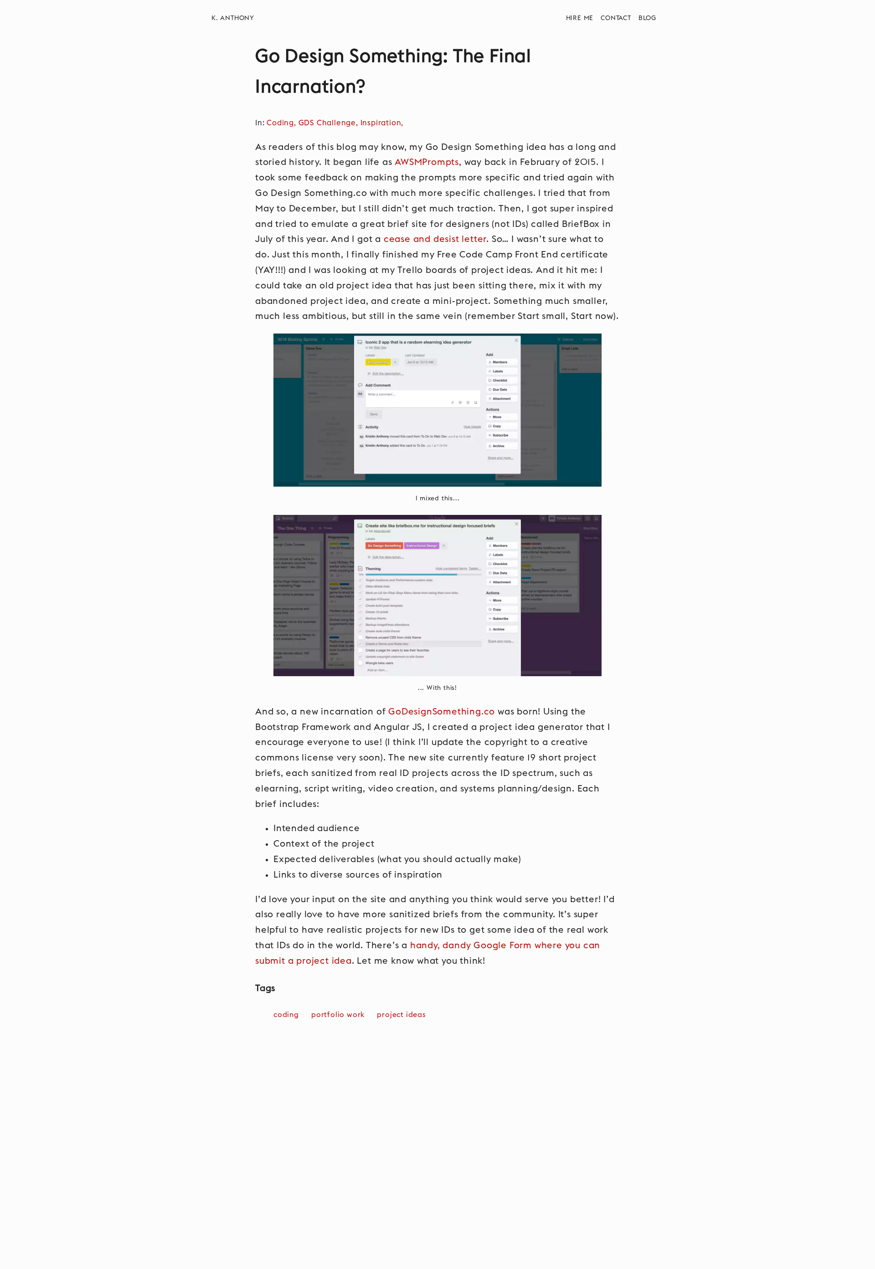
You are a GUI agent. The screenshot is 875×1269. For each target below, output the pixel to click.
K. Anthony (232, 18)
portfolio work (338, 1014)
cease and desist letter (435, 239)
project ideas (401, 1014)
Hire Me (580, 18)
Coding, (282, 123)
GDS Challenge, (329, 123)
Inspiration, (383, 123)
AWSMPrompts (427, 162)
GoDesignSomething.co (441, 711)
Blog (647, 18)
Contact (616, 18)
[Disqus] (437, 1153)
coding (286, 1014)
